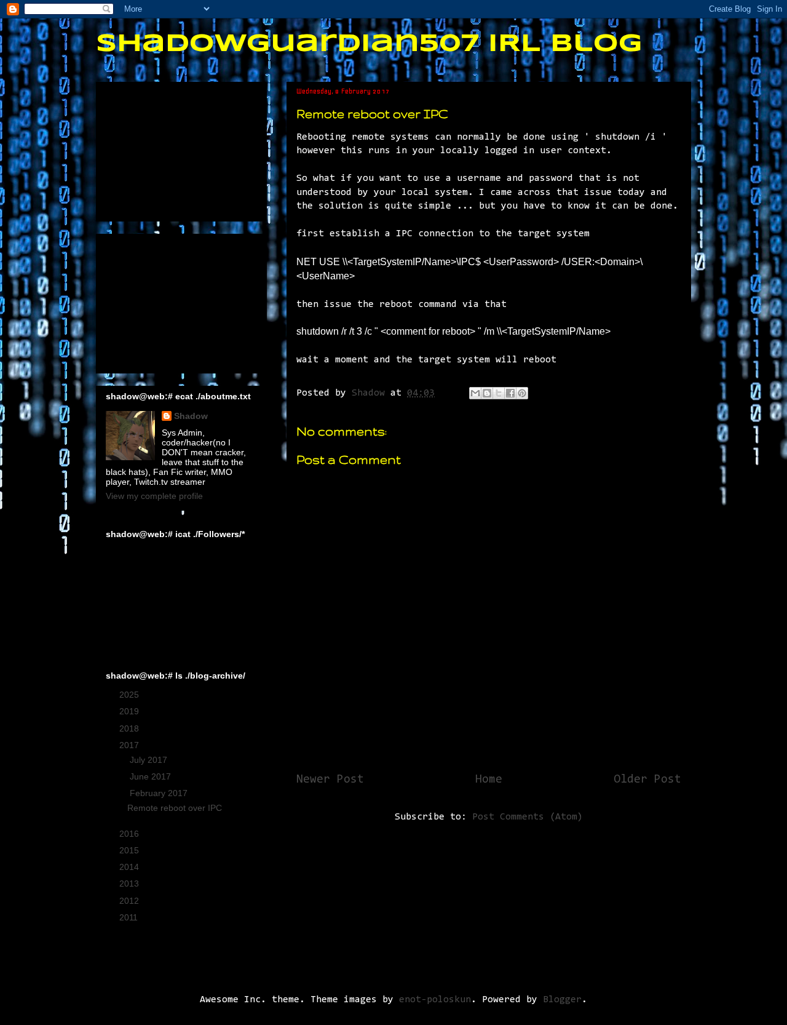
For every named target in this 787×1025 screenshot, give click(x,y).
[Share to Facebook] (510, 393)
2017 (130, 745)
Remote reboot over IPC (174, 808)
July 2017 (150, 760)
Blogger (562, 1000)
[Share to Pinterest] (522, 393)
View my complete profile (154, 496)
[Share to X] (498, 393)
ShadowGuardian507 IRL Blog (369, 44)
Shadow (191, 416)
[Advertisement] (167, 148)
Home (488, 780)
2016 (130, 834)
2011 (129, 917)
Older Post (647, 780)
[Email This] (475, 393)
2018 (130, 728)
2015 (130, 850)
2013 (130, 883)
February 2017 (160, 793)
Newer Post (330, 780)
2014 (130, 867)
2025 (130, 695)
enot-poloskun (435, 1000)
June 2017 (151, 776)
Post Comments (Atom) (527, 817)
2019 (130, 711)
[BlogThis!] (487, 393)
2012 (130, 901)
